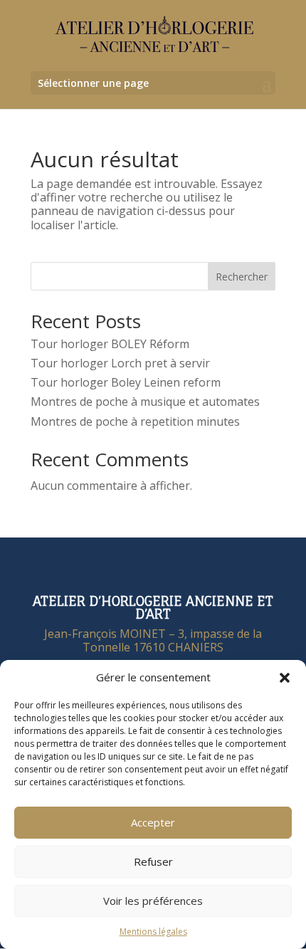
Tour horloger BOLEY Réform (110, 344)
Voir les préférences (153, 900)
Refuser (153, 861)
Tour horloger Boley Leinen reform (126, 382)
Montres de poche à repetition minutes (135, 421)
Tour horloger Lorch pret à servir (120, 363)
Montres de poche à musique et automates (145, 401)
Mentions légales (153, 932)
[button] (285, 678)
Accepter (153, 822)
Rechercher (242, 276)
